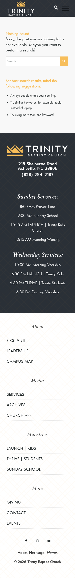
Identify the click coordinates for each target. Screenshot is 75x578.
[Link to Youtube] (49, 540)
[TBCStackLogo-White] (31, 8)
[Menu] (63, 8)
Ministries (37, 434)
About (37, 326)
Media (37, 380)
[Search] (54, 8)
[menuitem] (54, 8)
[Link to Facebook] (26, 540)
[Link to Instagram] (37, 540)
